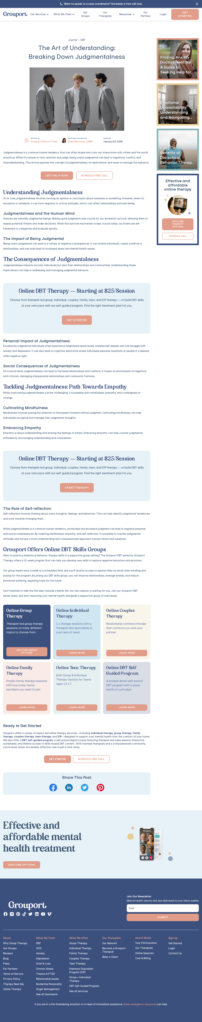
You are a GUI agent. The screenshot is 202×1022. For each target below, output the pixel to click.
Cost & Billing (143, 958)
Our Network (109, 943)
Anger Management (47, 989)
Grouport (8, 733)
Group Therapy (78, 943)
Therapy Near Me (13, 984)
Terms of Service (13, 973)
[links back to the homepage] (27, 906)
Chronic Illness (44, 968)
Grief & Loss (43, 963)
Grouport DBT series (118, 555)
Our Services (38, 14)
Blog (6, 958)
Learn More (77, 653)
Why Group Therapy (15, 943)
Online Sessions (144, 953)
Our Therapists (105, 14)
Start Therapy (77, 487)
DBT (38, 943)
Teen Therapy (77, 963)
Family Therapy (78, 953)
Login (163, 14)
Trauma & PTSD (45, 973)
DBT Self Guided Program (84, 986)
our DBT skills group (55, 575)
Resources (125, 14)
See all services (78, 991)
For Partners (145, 14)
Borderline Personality (49, 984)
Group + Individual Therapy (80, 979)
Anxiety (40, 953)
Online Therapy (12, 989)
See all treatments (47, 994)
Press (6, 963)
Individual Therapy (80, 948)
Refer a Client (110, 957)
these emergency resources (139, 1004)
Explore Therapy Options (178, 224)
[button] (38, 14)
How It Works (143, 938)
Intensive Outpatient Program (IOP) (81, 970)
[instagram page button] (11, 914)
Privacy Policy (11, 979)
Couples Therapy (79, 958)
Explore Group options (26, 651)
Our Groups (85, 14)
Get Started (185, 14)
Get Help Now (57, 175)
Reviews (8, 953)
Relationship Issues (47, 979)
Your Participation (146, 943)
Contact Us (175, 953)
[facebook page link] (5, 914)
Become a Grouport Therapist (114, 950)
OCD (39, 948)
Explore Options (21, 864)
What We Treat (62, 14)
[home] (15, 14)
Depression (42, 958)
